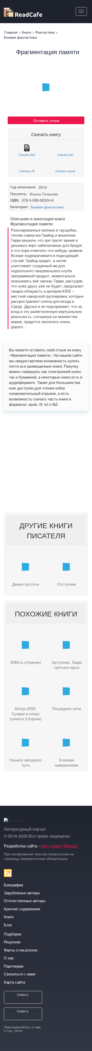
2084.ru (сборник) (25, 662)
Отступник (66, 584)
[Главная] (23, 11)
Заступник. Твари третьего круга (66, 665)
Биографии (13, 884)
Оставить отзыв (46, 120)
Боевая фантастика (47, 206)
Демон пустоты (25, 584)
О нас (9, 957)
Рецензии (12, 941)
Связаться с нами (19, 973)
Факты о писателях (21, 950)
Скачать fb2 (26, 154)
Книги (9, 916)
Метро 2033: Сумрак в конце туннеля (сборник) (25, 713)
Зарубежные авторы (22, 892)
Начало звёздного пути (25, 762)
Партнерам (13, 966)
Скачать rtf (26, 170)
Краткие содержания (22, 908)
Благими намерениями (66, 762)
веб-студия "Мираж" (59, 846)
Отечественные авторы (24, 900)
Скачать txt (65, 154)
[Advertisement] (46, 461)
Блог (8, 924)
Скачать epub (65, 170)
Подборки (12, 934)
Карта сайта (14, 982)
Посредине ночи (66, 708)
